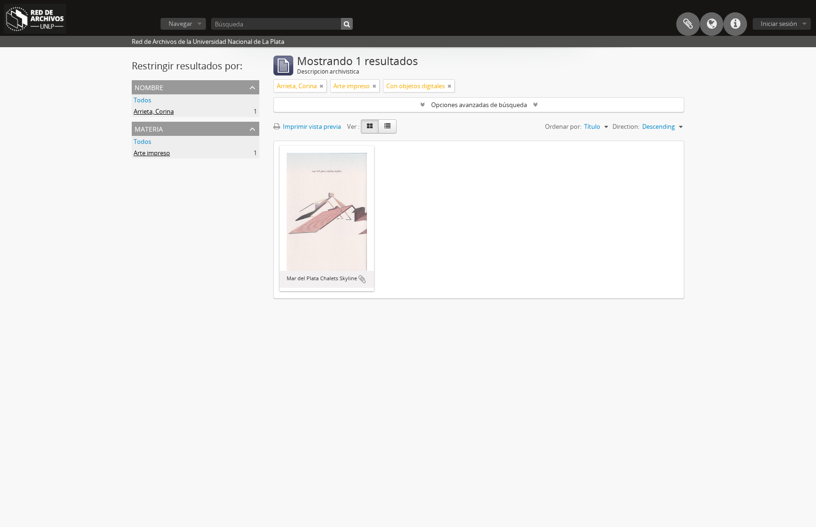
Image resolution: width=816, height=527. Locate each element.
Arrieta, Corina (154, 111)
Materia (149, 128)
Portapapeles (688, 24)
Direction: (625, 126)
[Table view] (387, 126)
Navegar (180, 23)
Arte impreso (152, 153)
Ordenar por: (563, 126)
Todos (142, 100)
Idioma (711, 24)
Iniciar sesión (779, 23)
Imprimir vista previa (311, 126)
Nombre (149, 86)
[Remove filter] (321, 86)
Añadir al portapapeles (362, 279)
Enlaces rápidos (735, 24)
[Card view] (370, 126)
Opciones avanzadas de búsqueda (479, 104)
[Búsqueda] (347, 24)
